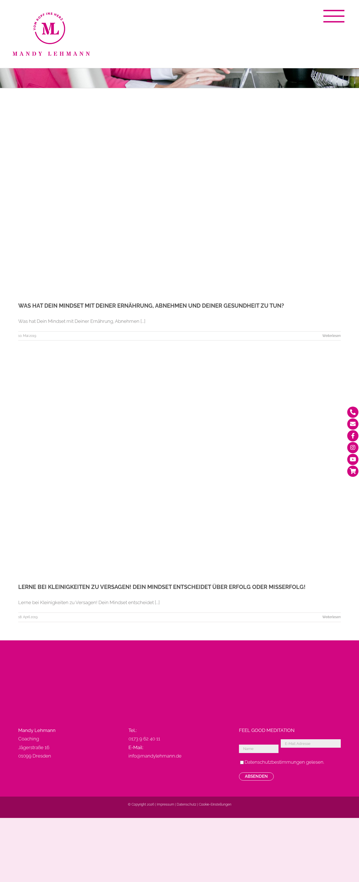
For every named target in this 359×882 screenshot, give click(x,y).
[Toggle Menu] (334, 16)
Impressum (165, 804)
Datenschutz (186, 804)
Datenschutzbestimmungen (275, 762)
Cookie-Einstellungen (215, 804)
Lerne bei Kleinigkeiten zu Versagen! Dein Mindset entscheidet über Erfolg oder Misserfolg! (161, 587)
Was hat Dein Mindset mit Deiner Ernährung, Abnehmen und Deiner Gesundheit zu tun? (151, 305)
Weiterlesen (331, 336)
